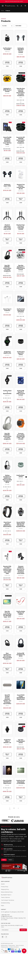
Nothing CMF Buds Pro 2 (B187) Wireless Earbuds (20, 393)
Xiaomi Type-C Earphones (7, 309)
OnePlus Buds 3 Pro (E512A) (7, 48)
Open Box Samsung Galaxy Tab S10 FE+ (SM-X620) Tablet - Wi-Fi (7, 614)
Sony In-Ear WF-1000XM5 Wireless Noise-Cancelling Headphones (20, 140)
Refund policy (4, 945)
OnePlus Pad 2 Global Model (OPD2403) (21, 310)
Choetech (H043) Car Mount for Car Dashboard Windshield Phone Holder (20, 570)
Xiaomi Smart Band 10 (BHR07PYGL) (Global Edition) (7, 524)
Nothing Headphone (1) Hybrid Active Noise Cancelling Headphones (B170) (7, 479)
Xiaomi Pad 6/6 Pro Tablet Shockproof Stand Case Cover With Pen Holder (7, 141)
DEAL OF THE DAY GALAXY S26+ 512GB (14, 1)
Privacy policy (11, 945)
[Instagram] (2, 936)
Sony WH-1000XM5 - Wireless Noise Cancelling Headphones (7, 268)
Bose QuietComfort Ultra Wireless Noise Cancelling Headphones (7, 656)
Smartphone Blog (5, 902)
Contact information (14, 947)
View (7, 66)
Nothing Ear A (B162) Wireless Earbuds (7, 90)
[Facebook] (6, 936)
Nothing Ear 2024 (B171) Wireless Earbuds (21, 50)
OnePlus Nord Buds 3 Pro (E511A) (20, 353)
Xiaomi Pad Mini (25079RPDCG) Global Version (7, 782)
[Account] (21, 5)
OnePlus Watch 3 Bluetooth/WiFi (7, 392)
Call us (3, 859)
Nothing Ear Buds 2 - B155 (7, 185)
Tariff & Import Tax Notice (7, 900)
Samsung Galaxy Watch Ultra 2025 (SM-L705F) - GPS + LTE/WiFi (20, 436)
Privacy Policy (4, 886)
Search (3, 884)
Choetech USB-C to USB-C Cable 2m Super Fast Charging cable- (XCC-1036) (7, 570)
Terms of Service (5, 897)
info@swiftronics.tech (6, 916)
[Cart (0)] (25, 5)
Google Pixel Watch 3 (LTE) (7, 352)
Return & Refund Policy (7, 892)
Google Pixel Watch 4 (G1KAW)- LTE (7, 741)
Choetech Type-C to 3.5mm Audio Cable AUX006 (20, 227)
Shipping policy (4, 947)
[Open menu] (2, 5)
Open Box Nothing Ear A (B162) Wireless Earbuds (21, 267)
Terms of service (20, 945)
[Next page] (18, 808)
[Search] (17, 5)
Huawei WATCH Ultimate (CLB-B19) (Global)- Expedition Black (20, 524)
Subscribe (23, 929)
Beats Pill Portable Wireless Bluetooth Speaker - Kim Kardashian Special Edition (7, 699)
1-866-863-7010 (5, 914)
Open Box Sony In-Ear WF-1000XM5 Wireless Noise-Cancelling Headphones (20, 92)
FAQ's (2, 905)
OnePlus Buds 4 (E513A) (20, 476)
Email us (10, 859)
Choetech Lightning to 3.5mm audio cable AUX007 (7, 227)
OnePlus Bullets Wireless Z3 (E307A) (20, 613)
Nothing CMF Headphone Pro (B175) (21, 655)
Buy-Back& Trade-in (6, 894)
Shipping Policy (5, 889)
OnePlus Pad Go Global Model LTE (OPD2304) (20, 782)
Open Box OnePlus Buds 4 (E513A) (20, 741)
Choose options (7, 62)
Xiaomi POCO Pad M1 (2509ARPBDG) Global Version (21, 697)
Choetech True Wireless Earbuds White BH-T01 (21, 186)
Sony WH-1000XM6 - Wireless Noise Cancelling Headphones (7, 436)
